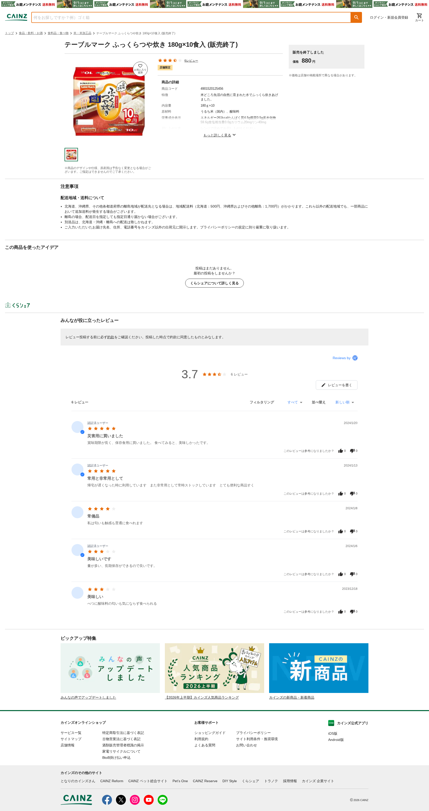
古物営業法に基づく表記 (121, 739)
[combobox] (187, 17)
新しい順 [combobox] (342, 402)
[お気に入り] (140, 69)
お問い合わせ (246, 745)
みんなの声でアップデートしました (88, 697)
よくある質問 (204, 745)
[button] (356, 17)
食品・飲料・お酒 (31, 33)
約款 (110, 337)
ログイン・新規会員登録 (389, 17)
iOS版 (332, 733)
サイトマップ (71, 739)
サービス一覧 (71, 733)
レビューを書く (340, 385)
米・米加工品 (82, 33)
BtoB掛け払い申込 (116, 758)
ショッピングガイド (210, 733)
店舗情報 (67, 745)
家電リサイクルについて (121, 751)
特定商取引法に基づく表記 (123, 733)
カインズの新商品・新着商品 (291, 697)
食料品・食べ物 (58, 33)
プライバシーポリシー (253, 733)
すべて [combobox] (292, 402)
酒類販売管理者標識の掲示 (123, 745)
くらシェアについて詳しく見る (214, 283)
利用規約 (201, 739)
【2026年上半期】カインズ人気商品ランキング (202, 697)
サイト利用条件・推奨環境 (257, 739)
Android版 (336, 740)
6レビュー (191, 60)
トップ (9, 33)
